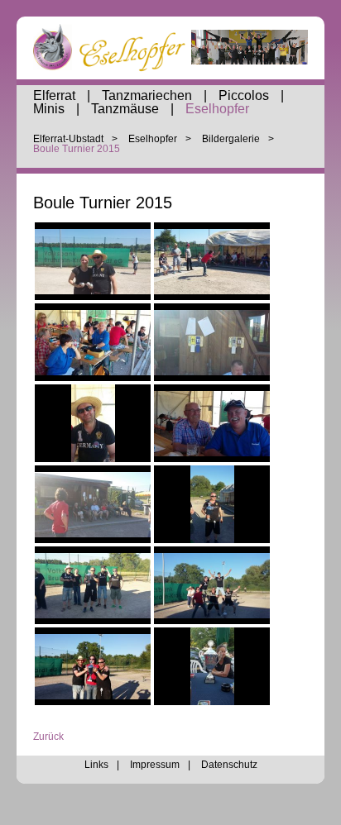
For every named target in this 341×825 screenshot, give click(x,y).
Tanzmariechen (147, 95)
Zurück (48, 736)
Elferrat (54, 95)
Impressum (155, 764)
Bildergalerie (231, 139)
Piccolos (244, 95)
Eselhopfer (217, 109)
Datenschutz (229, 764)
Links (96, 764)
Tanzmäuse (125, 109)
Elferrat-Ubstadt (68, 139)
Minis (49, 109)
